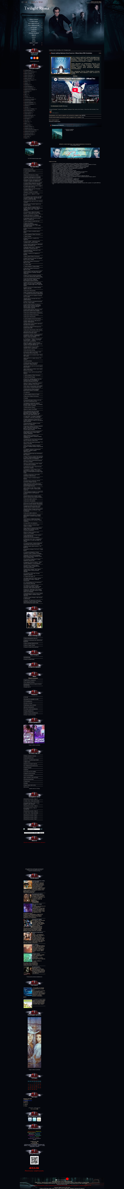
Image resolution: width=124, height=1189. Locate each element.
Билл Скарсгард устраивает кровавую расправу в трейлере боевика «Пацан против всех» (33, 446)
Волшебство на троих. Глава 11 (31, 805)
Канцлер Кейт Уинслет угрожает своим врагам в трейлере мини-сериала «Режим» (32, 496)
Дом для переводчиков (29, 707)
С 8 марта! (26, 172)
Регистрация (93, 2)
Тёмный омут (27, 781)
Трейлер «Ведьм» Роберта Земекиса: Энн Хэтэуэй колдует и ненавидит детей (69, 167)
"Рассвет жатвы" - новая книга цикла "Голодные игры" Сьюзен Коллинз (31, 242)
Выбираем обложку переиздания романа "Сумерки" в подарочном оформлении (32, 180)
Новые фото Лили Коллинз (30, 290)
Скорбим (26, 398)
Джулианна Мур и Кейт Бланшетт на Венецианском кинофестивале (31, 332)
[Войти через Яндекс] (34, 58)
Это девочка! (27, 392)
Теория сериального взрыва (30, 129)
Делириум (26, 105)
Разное (25, 137)
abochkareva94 (41, 1144)
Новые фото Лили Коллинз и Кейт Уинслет (33, 329)
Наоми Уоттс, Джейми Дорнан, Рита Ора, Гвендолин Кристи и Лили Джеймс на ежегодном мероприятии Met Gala (32, 380)
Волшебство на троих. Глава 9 (30, 814)
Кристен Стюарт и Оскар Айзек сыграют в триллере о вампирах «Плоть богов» (32, 384)
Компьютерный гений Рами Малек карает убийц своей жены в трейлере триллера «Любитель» (32, 272)
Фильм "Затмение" (28, 76)
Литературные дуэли (28, 134)
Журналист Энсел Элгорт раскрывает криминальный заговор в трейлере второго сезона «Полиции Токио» (32, 556)
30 (36, 1089)
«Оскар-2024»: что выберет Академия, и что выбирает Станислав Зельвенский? (32, 417)
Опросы (26, 95)
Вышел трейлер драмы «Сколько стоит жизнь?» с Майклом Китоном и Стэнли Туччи (70, 165)
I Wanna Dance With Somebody (89, 109)
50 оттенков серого (28, 110)
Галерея (26, 83)
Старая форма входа (34, 61)
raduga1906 (32, 1146)
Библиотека (26, 91)
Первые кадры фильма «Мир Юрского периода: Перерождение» (32, 321)
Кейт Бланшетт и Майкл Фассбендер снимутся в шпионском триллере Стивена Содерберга (32, 520)
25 (40, 1087)
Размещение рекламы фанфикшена (34, 976)
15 (34, 1086)
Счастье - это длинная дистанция (31, 759)
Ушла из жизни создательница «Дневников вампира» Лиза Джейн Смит (32, 245)
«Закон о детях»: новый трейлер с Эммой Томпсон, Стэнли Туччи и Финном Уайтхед (70, 175)
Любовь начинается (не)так (30, 755)
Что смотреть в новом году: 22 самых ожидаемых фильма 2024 (31, 560)
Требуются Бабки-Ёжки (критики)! (31, 647)
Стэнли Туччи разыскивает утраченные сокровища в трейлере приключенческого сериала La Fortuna (74, 164)
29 (34, 1089)
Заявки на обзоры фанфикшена (31, 712)
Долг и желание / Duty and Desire (31, 777)
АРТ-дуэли (26, 136)
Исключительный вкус (29, 779)
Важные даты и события (29, 89)
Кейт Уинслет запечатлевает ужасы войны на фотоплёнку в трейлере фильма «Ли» (32, 387)
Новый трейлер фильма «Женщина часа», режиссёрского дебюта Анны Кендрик (32, 310)
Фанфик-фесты (27, 686)
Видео (25, 92)
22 (34, 1087)
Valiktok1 (26, 1145)
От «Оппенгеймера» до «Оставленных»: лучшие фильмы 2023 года (32, 583)
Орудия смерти (27, 100)
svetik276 (37, 1146)
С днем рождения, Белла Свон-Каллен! (32, 318)
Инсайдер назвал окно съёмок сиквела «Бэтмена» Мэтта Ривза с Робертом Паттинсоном (32, 579)
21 (32, 1087)
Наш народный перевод (29, 682)
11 (40, 1084)
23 (36, 1087)
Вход (98, 2)
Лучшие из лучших (28, 703)
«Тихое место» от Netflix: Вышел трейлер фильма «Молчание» (65, 174)
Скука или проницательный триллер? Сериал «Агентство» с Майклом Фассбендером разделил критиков (31, 279)
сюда (83, 117)
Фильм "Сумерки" (28, 73)
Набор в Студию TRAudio (29, 645)
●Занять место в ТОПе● (34, 788)
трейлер (76, 109)
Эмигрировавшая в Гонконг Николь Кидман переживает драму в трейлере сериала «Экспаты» (33, 594)
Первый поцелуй (27, 767)
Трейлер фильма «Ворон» (29, 407)
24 (38, 1087)
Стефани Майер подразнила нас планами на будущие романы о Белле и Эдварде (32, 183)
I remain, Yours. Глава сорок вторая (31, 800)
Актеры (26, 81)
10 (38, 1084)
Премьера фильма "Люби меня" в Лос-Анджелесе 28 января (32, 251)
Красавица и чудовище (29, 108)
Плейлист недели (28, 126)
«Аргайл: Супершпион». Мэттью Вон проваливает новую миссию (31, 475)
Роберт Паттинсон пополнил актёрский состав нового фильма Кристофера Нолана (32, 276)
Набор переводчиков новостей (30, 638)
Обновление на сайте (28, 168)
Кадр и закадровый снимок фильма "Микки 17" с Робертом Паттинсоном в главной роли (33, 293)
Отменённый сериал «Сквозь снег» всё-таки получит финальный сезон (32, 401)
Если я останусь (28, 112)
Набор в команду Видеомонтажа (31, 643)
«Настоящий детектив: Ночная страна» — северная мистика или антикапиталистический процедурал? (32, 536)
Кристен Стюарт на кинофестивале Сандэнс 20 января (31, 525)
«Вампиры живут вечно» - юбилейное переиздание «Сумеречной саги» (31, 248)
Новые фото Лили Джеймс (29, 500)
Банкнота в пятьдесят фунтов (30, 763)
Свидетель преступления (29, 773)
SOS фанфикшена (28, 701)
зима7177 (40, 1145)
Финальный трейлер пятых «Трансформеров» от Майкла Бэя (65, 179)
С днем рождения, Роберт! (29, 170)
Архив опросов (37, 1107)
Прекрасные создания (29, 99)
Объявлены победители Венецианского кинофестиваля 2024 (32, 327)
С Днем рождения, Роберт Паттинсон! (32, 234)
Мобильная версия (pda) (62, 1184)
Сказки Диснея (27, 113)
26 (28, 1089)
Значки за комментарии (29, 659)
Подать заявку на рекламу (34, 745)
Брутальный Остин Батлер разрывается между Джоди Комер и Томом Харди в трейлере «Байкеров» (32, 432)
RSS (100, 2)
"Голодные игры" (28, 97)
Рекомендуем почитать (29, 131)
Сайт (25, 94)
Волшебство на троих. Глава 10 (31, 810)
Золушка (26, 107)
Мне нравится (55, 112)
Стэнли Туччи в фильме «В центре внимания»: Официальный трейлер (67, 181)
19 (28, 1087)
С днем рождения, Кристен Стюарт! (31, 394)
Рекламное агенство (28, 132)
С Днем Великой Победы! (29, 377)
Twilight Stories (27, 761)
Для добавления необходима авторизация (34, 868)
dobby (43, 1145)
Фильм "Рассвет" (28, 78)
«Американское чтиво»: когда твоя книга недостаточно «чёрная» (32, 467)
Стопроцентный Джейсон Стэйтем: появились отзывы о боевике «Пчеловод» (32, 553)
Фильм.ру (65, 105)
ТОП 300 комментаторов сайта (34, 158)
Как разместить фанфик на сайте (31, 699)
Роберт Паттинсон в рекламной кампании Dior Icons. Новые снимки (32, 302)
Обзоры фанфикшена (28, 710)
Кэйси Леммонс (81, 109)
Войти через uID (34, 54)
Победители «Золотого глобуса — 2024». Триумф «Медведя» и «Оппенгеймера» (32, 563)
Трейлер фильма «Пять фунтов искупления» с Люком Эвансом (30, 363)
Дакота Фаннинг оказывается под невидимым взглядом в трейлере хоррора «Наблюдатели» (32, 436)
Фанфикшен (27, 84)
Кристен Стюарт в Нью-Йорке (30, 409)
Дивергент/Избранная (29, 103)
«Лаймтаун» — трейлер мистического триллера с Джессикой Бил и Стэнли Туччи (69, 171)
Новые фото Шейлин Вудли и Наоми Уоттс (33, 312)
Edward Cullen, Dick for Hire (30, 785)
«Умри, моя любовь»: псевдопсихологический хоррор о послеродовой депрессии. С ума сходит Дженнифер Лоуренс (32, 225)
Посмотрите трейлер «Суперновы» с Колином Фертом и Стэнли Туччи (67, 168)
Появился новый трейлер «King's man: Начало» (62, 169)
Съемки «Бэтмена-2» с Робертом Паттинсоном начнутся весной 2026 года (32, 216)
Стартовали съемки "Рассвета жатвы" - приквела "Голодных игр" (32, 219)
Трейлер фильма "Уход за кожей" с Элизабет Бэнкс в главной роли (31, 347)
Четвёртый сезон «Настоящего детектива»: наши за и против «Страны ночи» (33, 440)
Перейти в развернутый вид (34, 870)
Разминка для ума (28, 128)
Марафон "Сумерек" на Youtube (31, 191)
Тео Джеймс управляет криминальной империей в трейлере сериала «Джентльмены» (31, 450)
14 (32, 1086)
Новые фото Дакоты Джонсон (30, 498)
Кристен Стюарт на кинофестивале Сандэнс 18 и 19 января (31, 533)
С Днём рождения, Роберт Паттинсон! (32, 375)
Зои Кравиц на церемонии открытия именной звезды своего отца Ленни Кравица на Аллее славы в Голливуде (32, 404)
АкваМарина (69, 109)
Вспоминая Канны (28, 360)
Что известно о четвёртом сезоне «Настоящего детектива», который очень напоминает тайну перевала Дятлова (32, 586)
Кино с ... (26, 123)
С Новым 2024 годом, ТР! (29, 576)
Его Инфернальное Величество (31, 765)
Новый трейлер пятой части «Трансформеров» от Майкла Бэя (65, 178)
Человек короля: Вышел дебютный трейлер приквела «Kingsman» (66, 173)
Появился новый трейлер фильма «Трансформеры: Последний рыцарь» (68, 180)
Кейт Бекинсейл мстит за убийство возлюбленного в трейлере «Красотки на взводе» (70, 166)
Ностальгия (26, 118)
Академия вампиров (28, 102)
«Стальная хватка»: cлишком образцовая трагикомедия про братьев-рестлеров (32, 544)
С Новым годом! (27, 264)
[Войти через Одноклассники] (37, 58)
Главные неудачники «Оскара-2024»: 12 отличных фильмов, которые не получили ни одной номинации (33, 420)
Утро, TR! (26, 120)
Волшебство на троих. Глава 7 (30, 818)
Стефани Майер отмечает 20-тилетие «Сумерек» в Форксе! (31, 189)
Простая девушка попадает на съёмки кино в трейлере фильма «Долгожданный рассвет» (33, 492)
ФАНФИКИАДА (27, 657)
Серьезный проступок (29, 757)
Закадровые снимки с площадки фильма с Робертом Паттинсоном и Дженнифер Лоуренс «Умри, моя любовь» (32, 335)
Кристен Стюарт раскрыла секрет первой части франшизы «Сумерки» (32, 464)
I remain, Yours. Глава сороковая (31, 812)
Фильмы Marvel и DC (28, 115)
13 (30, 1086)
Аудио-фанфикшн (28, 86)
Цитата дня (26, 121)
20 (30, 1087)
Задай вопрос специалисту (30, 680)
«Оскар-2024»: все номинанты (30, 523)
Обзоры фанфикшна (28, 87)
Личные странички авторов (30, 714)
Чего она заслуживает (29, 775)
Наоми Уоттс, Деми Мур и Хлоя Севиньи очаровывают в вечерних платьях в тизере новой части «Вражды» (32, 590)
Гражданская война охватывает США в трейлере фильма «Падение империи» (32, 506)
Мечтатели (26, 787)
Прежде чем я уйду (28, 116)
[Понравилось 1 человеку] (51, 112)
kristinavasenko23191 (32, 1145)
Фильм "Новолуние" (28, 75)
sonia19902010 (34, 1144)
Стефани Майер (27, 70)
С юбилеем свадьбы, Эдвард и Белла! (69, 130)
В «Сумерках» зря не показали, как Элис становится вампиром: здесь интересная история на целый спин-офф (32, 198)
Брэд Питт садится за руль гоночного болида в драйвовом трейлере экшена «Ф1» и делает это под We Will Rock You (32, 343)
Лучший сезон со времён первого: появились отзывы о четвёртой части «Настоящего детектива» (31, 566)
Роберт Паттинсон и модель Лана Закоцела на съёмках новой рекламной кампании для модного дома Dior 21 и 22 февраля (33, 457)
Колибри (26, 783)
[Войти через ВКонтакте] (31, 58)
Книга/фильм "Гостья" (29, 79)
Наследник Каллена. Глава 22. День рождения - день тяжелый (31, 803)
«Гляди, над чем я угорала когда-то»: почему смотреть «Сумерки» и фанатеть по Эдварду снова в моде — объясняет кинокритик (32, 209)
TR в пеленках (27, 124)
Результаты (31, 1107)
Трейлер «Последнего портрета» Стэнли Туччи (62, 177)
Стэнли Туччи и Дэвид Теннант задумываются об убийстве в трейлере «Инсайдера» (70, 163)
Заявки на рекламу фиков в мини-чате (34, 869)
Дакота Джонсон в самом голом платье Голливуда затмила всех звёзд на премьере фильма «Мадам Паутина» (32, 484)
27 (30, 1089)
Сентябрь (59, 50)
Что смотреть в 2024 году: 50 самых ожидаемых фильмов (31, 574)
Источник (51, 109)
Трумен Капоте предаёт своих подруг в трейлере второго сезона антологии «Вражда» (32, 570)
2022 (54, 50)
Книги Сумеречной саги (29, 71)
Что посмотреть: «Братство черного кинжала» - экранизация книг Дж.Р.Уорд (31, 213)
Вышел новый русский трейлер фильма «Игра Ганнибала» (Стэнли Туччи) (68, 172)
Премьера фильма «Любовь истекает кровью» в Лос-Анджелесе (31, 424)
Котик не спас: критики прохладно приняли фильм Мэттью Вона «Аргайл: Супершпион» (33, 503)
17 (38, 1086)
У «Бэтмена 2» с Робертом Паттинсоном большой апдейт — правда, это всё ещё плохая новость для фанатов (32, 339)
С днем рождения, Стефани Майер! (31, 266)
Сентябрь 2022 (34, 1079)
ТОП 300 (26, 697)
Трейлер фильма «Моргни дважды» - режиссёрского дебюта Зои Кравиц (31, 390)
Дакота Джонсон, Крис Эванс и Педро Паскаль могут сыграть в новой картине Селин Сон (32, 488)
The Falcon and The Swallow (30, 771)
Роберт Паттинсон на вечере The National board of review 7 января (32, 259)
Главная (88, 2)
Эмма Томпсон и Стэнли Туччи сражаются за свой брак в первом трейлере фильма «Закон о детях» (74, 176)
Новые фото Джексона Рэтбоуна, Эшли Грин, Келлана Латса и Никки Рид (32, 352)
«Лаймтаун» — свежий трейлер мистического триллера (64, 170)
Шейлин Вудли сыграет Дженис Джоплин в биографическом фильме (32, 324)
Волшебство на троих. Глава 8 (30, 816)
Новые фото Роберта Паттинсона (31, 314)
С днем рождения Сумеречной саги (31, 221)
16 (36, 1086)
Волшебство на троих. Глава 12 (31, 798)
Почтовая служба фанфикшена (31, 708)
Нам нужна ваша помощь (29, 349)
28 (32, 1089)
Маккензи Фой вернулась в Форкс (31, 174)
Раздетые (26, 769)
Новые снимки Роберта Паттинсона (31, 256)
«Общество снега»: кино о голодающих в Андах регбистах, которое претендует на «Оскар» (32, 540)
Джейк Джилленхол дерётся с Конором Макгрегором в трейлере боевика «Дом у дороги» (32, 515)
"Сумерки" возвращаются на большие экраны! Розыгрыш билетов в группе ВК (31, 177)
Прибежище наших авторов (30, 705)
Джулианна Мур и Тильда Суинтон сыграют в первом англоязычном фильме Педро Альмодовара (33, 509)
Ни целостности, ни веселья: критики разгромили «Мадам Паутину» (31, 481)
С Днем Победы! (27, 236)
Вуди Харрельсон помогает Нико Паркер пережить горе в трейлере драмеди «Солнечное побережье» (32, 529)
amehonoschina (27, 1144)
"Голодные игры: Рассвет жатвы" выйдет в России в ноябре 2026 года (32, 186)
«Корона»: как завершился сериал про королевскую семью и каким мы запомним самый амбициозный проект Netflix (32, 601)
